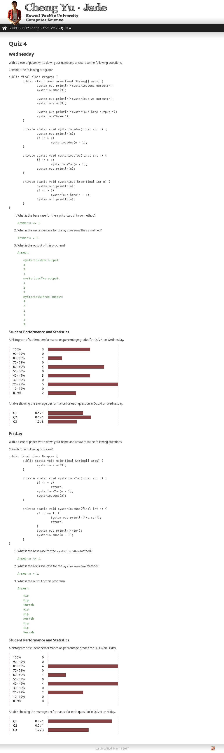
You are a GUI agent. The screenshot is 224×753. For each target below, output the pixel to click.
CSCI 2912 (50, 28)
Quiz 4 (66, 28)
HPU (15, 28)
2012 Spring (31, 28)
